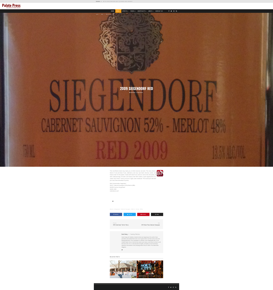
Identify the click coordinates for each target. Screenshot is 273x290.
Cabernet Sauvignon (125, 209)
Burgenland (117, 209)
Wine (117, 11)
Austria (112, 209)
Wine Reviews (140, 92)
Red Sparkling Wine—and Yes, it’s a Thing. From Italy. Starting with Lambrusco (121, 1)
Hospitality (141, 11)
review (137, 209)
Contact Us (159, 11)
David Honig (132, 92)
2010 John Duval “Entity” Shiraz (121, 224)
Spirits (124, 11)
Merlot (133, 209)
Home (112, 11)
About (150, 11)
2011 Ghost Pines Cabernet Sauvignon (150, 224)
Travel (132, 11)
